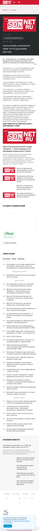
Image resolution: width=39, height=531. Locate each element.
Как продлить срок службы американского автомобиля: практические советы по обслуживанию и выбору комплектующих (21, 266)
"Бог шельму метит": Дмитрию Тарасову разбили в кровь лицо (20, 358)
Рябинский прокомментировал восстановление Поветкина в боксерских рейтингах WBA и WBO (21, 346)
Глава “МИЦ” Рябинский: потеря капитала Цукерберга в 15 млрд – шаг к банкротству (21, 332)
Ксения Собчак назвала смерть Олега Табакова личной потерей (19, 425)
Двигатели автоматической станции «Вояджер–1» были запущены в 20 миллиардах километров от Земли (19, 291)
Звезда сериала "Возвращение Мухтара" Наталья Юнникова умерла (20, 430)
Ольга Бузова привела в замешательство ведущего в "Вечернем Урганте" (21, 321)
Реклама (25, 494)
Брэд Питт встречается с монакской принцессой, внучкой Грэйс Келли (19, 304)
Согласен (8, 526)
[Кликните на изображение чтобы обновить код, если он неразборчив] (19, 234)
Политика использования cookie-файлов (19, 530)
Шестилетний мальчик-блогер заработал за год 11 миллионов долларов (21, 309)
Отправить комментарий (10, 243)
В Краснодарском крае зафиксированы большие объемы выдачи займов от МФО (21, 327)
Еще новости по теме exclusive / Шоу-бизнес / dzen (17, 125)
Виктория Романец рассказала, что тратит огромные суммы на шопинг (21, 393)
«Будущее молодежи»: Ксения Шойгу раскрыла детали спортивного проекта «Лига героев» (20, 364)
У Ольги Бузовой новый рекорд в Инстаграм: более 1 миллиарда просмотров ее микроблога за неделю (20, 408)
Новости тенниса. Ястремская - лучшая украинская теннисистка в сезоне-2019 (20, 375)
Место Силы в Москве (14, 336)
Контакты (16, 494)
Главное (7, 494)
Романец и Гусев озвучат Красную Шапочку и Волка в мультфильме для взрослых (21, 402)
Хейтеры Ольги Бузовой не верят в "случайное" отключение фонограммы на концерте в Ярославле (21, 381)
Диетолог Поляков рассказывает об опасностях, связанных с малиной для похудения (20, 298)
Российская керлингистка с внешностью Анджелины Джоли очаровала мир (20, 340)
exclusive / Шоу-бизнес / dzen (13, 38)
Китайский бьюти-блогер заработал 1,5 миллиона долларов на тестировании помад (20, 315)
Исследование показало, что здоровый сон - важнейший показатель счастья (20, 285)
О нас (33, 494)
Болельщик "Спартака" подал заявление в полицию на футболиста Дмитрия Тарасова (21, 353)
